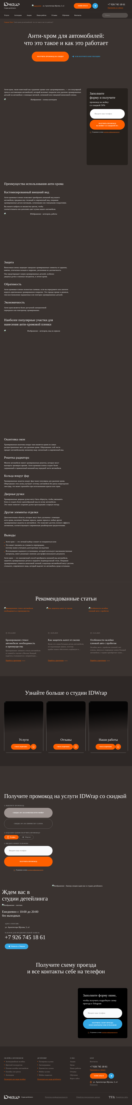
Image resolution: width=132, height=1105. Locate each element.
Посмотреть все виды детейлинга (49, 1079)
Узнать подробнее (20, 746)
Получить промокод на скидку (50, 56)
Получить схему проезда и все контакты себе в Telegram (102, 1024)
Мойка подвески (45, 1075)
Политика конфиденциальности (56, 1097)
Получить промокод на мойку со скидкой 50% (107, 125)
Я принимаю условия (105, 132)
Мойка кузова (44, 1072)
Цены (72, 1065)
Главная (6, 22)
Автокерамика (44, 1065)
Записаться (83, 6)
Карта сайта (75, 1078)
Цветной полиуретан (14, 1065)
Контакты (77, 15)
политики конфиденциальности (111, 132)
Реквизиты (94, 1085)
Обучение (65, 15)
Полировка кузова (46, 1062)
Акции (29, 15)
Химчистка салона (46, 1068)
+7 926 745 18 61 (116, 4)
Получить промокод (28, 861)
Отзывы (54, 15)
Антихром (18, 15)
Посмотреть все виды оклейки (15, 1079)
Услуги (6, 15)
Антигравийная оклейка (15, 1062)
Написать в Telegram (18, 946)
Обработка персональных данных (88, 1097)
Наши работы (41, 15)
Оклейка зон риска (13, 1072)
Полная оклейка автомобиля (17, 1068)
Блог (11, 22)
